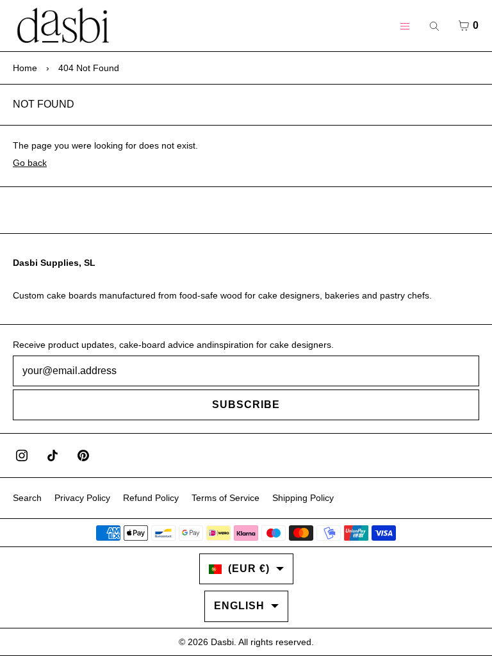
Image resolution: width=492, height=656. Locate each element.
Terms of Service (225, 498)
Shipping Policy (303, 498)
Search (27, 498)
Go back (30, 163)
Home (25, 68)
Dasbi (222, 642)
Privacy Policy (82, 498)
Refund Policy (151, 498)
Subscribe (246, 404)
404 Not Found (88, 68)
